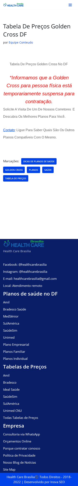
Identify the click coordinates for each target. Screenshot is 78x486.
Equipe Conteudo (21, 42)
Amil (6, 302)
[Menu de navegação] (70, 5)
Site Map (9, 469)
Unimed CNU (12, 410)
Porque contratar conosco (21, 448)
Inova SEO (57, 482)
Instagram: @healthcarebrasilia (25, 271)
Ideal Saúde (11, 389)
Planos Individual (15, 358)
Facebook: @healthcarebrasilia (25, 264)
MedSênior (11, 316)
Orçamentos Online (17, 441)
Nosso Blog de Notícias (19, 462)
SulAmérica (11, 323)
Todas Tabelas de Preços (20, 418)
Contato (9, 130)
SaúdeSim (10, 330)
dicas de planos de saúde (38, 161)
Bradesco (9, 382)
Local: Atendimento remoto (22, 286)
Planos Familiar (14, 351)
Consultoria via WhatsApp (21, 434)
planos (33, 169)
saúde (48, 169)
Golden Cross (14, 169)
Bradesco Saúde (14, 309)
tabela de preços (15, 178)
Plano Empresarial (16, 344)
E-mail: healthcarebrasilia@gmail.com (30, 278)
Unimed (9, 337)
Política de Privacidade (19, 455)
